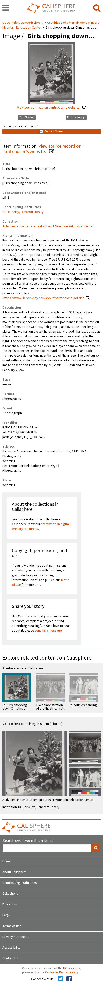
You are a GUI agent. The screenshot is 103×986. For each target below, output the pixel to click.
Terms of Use (11, 926)
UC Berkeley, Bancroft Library (23, 22)
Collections (10, 893)
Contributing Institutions (19, 882)
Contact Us (10, 958)
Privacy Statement (15, 936)
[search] (97, 8)
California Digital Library (62, 972)
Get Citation (27, 117)
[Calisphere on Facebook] (69, 979)
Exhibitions (10, 904)
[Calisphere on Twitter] (60, 979)
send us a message (48, 630)
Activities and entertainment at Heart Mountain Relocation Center (48, 226)
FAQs (6, 915)
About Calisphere (14, 872)
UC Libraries (71, 968)
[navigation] (5, 8)
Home (6, 861)
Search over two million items (27, 841)
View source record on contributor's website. (41, 149)
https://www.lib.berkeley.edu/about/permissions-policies (43, 298)
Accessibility (11, 947)
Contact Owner (53, 131)
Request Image (76, 117)
